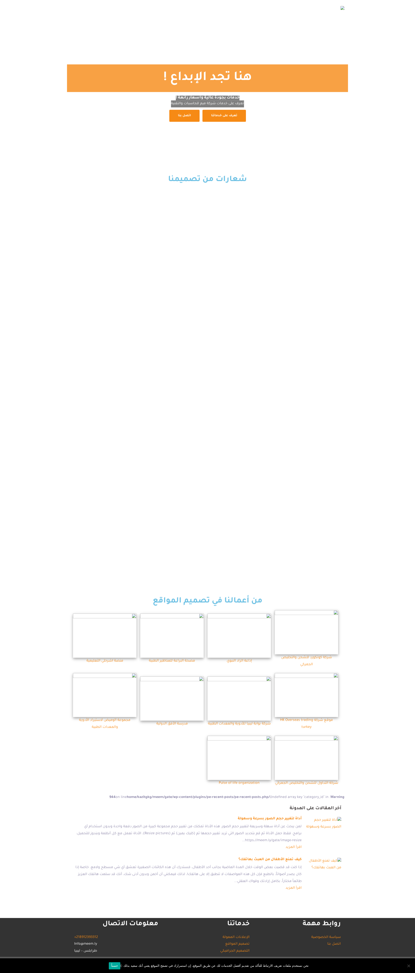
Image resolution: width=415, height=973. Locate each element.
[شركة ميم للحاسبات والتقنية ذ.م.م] (342, 8)
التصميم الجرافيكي (177, 8)
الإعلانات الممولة (139, 8)
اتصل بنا (111, 8)
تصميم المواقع (213, 8)
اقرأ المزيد (294, 847)
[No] (409, 965)
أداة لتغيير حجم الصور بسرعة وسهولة (270, 819)
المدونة (90, 8)
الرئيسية (240, 8)
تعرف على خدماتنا (224, 115)
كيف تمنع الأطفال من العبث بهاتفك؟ (270, 860)
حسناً (114, 965)
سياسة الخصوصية (326, 937)
